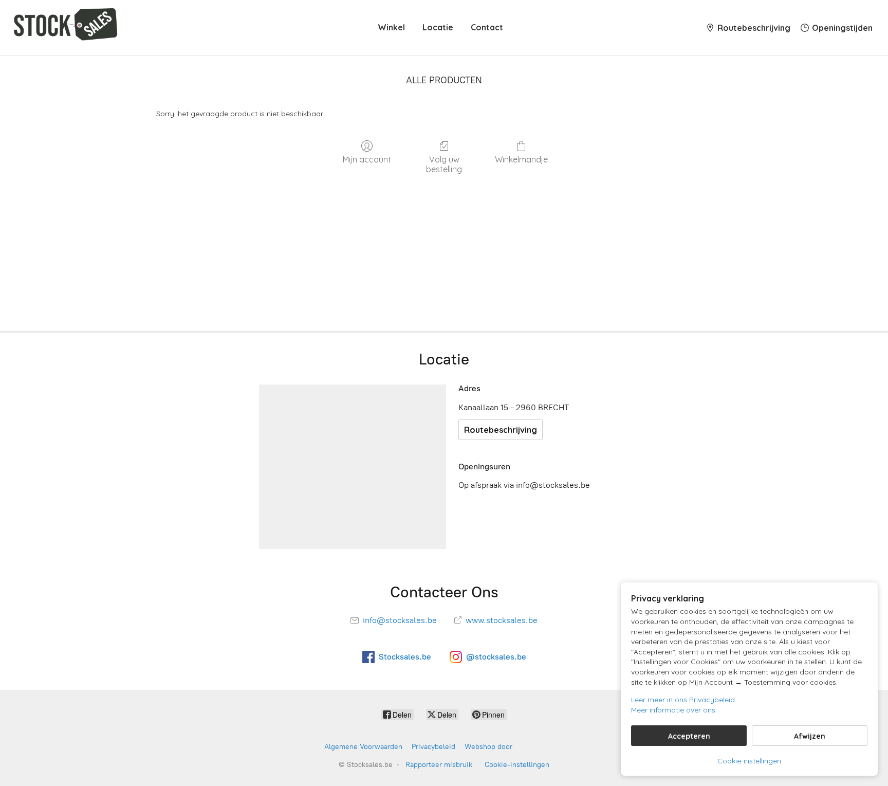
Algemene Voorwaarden (363, 746)
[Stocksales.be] (67, 27)
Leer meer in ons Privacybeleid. (683, 699)
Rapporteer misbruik (438, 764)
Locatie (437, 27)
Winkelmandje (521, 159)
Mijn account (367, 159)
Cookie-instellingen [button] (749, 760)
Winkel (391, 27)
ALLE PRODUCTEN (444, 80)
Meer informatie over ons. (674, 710)
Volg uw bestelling (444, 164)
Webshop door (488, 746)
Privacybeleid (433, 746)
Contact (487, 27)
